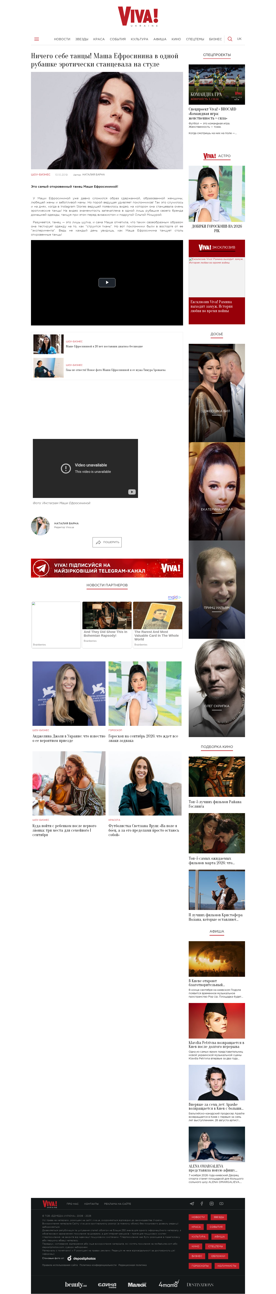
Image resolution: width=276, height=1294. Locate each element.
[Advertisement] (107, 413)
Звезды (219, 1217)
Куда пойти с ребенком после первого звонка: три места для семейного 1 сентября (64, 830)
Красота (114, 820)
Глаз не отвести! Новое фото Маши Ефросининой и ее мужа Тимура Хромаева (115, 370)
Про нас (73, 1203)
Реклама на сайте (117, 1203)
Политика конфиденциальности (98, 1265)
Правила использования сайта (60, 1265)
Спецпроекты (217, 55)
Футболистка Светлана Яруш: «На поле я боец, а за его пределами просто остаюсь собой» (144, 830)
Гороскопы (200, 1265)
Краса (196, 1226)
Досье (217, 334)
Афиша (217, 931)
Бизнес (197, 1256)
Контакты (91, 1203)
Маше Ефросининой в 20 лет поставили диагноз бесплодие (104, 346)
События (216, 1226)
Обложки (218, 1256)
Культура (198, 1236)
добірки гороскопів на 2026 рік (217, 228)
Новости (198, 1217)
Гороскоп (115, 730)
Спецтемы (215, 1246)
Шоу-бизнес (40, 175)
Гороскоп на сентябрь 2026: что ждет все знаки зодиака (143, 738)
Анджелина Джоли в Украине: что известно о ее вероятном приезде (68, 738)
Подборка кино (217, 747)
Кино (195, 1246)
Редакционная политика (132, 1265)
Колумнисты (227, 1265)
